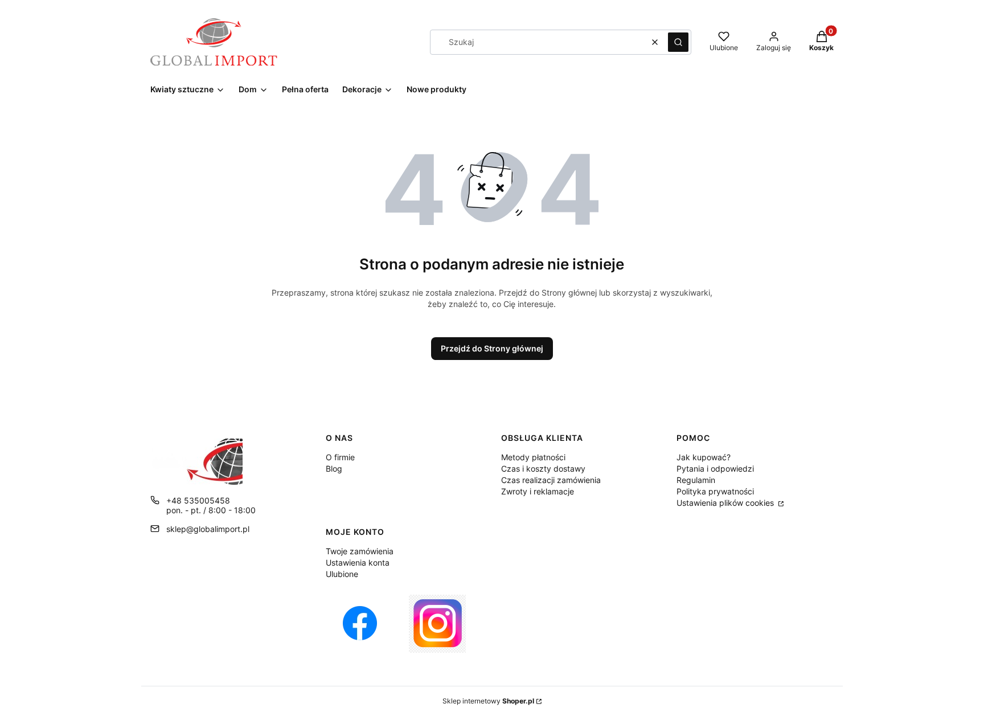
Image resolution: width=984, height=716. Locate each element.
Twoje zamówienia (359, 551)
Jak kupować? (703, 457)
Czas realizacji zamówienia (551, 480)
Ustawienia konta (358, 562)
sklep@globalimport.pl (207, 529)
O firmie (340, 457)
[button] (678, 42)
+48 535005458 (198, 500)
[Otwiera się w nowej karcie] (360, 623)
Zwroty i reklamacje (537, 491)
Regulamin (695, 480)
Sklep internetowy (488, 701)
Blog (334, 468)
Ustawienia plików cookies (726, 503)
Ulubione (342, 574)
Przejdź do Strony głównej (492, 348)
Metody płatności (533, 457)
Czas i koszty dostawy (543, 468)
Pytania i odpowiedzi (715, 468)
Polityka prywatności (715, 491)
